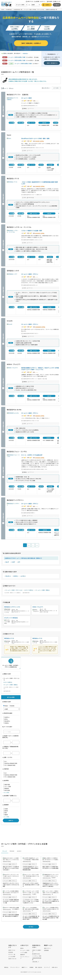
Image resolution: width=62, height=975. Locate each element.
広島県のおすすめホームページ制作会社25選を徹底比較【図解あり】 (24, 558)
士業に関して (35, 961)
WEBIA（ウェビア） (38, 607)
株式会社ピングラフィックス (12, 607)
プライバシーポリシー (15, 967)
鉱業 (5, 812)
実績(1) (25, 108)
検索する (11, 820)
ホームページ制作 (26, 98)
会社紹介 (19, 851)
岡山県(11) (8, 576)
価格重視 (6, 788)
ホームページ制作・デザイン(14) (14, 590)
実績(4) (25, 381)
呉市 (19, 562)
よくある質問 (11, 956)
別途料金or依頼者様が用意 (10, 763)
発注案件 (50, 1)
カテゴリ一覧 (11, 954)
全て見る (31, 927)
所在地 (6, 705)
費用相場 (12, 851)
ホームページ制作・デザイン (22, 4)
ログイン (43, 1)
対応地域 (12, 705)
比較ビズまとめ (12, 958)
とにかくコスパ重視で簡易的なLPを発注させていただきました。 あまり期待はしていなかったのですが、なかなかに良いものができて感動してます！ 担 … (47, 649)
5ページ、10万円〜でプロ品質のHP (31, 455)
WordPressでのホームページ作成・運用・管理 (35, 138)
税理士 (22, 948)
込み (5, 761)
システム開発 (23, 952)
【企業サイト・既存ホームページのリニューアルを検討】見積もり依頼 (33, 57)
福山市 (7, 562)
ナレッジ (4, 851)
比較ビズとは (30, 1)
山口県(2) (23, 576)
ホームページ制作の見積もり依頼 (16, 60)
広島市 (13, 562)
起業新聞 (46, 950)
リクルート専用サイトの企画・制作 (31, 230)
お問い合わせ (55, 967)
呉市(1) (6, 719)
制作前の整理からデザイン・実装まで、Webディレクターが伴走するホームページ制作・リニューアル (40, 368)
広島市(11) (6, 717)
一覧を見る (25, 53)
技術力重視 (7, 790)
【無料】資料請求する (51, 63)
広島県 (33, 4)
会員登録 (37, 1)
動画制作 (22, 954)
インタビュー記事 (36, 956)
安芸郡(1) (6, 723)
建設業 (6, 814)
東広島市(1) (7, 721)
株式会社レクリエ (9, 638)
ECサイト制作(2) (29, 590)
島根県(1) (15, 576)
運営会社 (6, 967)
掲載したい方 (57, 1)
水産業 (6, 809)
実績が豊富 (7, 784)
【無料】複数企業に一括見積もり (31, 43)
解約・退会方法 (38, 967)
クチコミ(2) (31, 197)
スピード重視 (7, 786)
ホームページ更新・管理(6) (43, 590)
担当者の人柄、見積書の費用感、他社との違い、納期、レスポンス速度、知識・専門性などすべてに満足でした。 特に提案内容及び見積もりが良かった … (19, 649)
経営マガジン (47, 948)
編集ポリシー (25, 967)
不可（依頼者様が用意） (10, 765)
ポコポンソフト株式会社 (11, 618)
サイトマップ (47, 967)
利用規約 (31, 967)
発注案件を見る (36, 954)
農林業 (6, 811)
